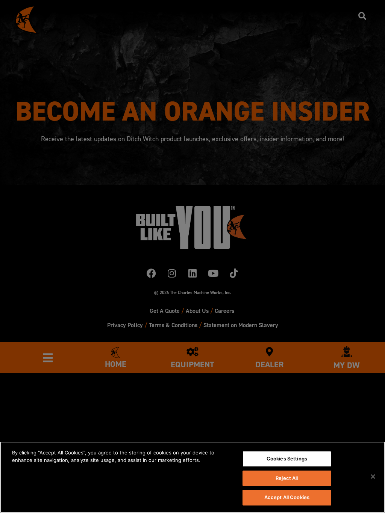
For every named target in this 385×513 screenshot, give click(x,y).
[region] (192, 477)
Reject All (287, 478)
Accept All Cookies (286, 497)
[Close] (373, 476)
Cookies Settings (287, 459)
